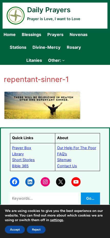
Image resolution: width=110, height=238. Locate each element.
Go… (90, 198)
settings (56, 220)
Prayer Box (21, 148)
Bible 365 (20, 166)
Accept (15, 230)
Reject (36, 230)
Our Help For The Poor (76, 148)
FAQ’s (62, 154)
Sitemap (64, 160)
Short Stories (23, 160)
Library (18, 154)
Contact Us (67, 166)
